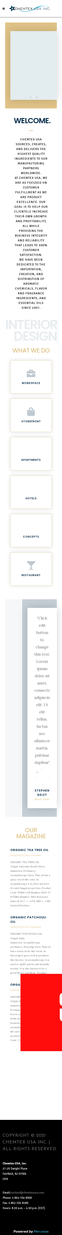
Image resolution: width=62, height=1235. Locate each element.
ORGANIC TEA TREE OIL (29, 850)
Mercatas (41, 1231)
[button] (30, 97)
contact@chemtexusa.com (27, 1192)
